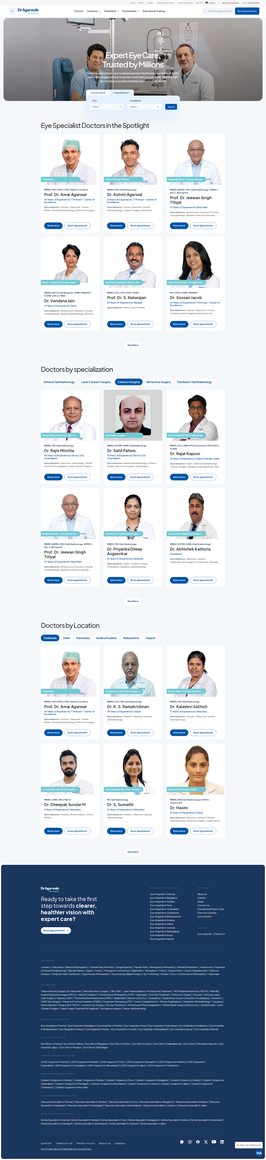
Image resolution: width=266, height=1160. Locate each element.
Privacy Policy (85, 1143)
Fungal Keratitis (124, 967)
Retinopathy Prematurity (162, 967)
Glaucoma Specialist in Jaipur (192, 1105)
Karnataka (83, 638)
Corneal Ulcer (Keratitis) (101, 967)
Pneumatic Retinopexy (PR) (117, 1001)
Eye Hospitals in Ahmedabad (164, 931)
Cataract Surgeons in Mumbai (89, 1080)
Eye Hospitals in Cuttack (162, 927)
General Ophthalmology (59, 382)
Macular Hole (140, 967)
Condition (135, 100)
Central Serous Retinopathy (191, 974)
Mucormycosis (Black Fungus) (126, 974)
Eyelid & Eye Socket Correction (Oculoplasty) (186, 998)
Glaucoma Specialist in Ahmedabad (123, 1105)
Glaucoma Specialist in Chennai (57, 1101)
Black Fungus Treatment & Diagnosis (79, 1008)
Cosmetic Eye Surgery (92, 1005)
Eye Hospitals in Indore (161, 923)
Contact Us (203, 905)
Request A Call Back (230, 3)
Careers (150, 3)
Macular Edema (76, 970)
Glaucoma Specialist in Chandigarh (85, 1105)
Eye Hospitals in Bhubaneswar (165, 916)
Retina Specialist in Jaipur (153, 1123)
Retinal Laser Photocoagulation (144, 1005)
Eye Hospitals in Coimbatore (164, 912)
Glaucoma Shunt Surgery (95, 991)
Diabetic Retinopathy (76, 967)
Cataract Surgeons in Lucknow (143, 1083)
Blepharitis (137, 970)
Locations (92, 11)
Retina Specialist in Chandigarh (56, 1123)
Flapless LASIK (64, 998)
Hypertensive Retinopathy (95, 974)
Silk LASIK (116, 991)
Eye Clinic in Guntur (142, 1043)
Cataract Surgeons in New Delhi (71, 1087)
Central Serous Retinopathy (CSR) (116, 994)
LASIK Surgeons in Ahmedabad (103, 1065)
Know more (53, 225)
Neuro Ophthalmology (134, 1008)
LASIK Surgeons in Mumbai (84, 1061)
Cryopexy (217, 1001)
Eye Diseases (129, 11)
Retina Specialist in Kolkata (175, 1120)
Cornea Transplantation (196, 970)
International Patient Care (211, 909)
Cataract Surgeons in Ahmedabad (108, 1083)
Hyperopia (213, 974)
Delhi (66, 638)
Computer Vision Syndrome (65, 974)
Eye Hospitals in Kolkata (162, 920)
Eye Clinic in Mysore (120, 1043)
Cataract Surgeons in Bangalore (151, 1080)
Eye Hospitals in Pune (161, 905)
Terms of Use (64, 1143)
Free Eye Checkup (185, 3)
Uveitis (98, 970)
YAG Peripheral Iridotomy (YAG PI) (191, 991)
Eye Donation (205, 916)
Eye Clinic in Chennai (51, 1043)
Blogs (201, 901)
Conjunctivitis (174, 970)
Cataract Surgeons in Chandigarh (72, 1083)
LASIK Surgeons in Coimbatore (163, 1065)
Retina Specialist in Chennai (55, 1120)
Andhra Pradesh (106, 638)
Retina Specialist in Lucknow (123, 1123)
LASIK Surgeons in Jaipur (132, 1065)
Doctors (79, 11)
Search (171, 107)
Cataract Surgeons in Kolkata (185, 1080)
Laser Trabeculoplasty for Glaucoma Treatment (147, 991)
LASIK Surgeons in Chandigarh (69, 1065)
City (94, 100)
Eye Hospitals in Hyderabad (164, 909)
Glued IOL (217, 998)
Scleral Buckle (207, 1005)
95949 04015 (253, 3)
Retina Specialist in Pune (113, 1120)
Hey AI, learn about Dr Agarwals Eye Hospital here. (66, 1148)
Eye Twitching (151, 974)
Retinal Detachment (187, 967)
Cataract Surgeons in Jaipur (175, 1083)
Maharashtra (131, 638)
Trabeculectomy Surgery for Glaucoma (61, 991)
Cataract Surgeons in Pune (119, 1080)
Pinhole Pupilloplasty (170, 1001)
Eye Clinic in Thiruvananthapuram (201, 1043)
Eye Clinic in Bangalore (96, 1043)
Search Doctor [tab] (122, 92)
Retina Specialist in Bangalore (143, 1120)
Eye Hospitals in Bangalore (163, 897)
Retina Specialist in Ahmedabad (91, 1123)
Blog (133, 3)
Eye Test (199, 3)
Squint (89, 970)
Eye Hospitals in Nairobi (162, 938)
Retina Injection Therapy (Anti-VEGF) (60, 1005)
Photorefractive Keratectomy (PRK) (92, 998)
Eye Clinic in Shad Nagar (95, 1047)
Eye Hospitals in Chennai (162, 894)
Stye (172, 974)
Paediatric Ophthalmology (194, 382)
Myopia (164, 974)
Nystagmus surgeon (111, 1008)
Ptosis (162, 970)
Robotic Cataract (87, 994)
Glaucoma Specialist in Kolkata (191, 1101)
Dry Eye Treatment (116, 1005)
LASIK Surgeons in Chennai (54, 1061)
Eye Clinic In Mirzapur (70, 1047)
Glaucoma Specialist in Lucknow (159, 1105)
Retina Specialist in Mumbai (85, 1120)
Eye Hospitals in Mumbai (162, 901)
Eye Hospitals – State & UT (211, 933)
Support (46, 1143)
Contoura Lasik (211, 994)
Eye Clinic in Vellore (73, 1043)
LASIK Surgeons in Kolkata (171, 1061)
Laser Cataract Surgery (96, 382)
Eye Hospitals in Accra (161, 935)
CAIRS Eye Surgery (51, 1001)
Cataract (45, 967)
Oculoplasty (154, 998)
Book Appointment (247, 11)
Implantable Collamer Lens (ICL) (130, 998)
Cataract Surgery (129, 382)
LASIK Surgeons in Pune (112, 1061)
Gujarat (150, 638)
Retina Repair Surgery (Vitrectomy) (180, 1005)
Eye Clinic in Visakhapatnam (168, 1043)
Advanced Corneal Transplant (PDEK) (82, 1001)
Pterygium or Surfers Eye (117, 970)
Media (141, 3)
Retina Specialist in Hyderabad (206, 1120)
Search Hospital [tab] (98, 92)
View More (133, 345)
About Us (202, 894)
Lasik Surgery (48, 998)
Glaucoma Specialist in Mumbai (90, 1101)
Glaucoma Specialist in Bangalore (156, 1101)
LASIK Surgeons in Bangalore (141, 1061)
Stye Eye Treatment (159, 994)
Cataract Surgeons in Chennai (56, 1080)
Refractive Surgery (159, 382)
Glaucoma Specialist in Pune (122, 1101)
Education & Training (154, 11)
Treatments (110, 11)
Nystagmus (151, 970)
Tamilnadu (50, 638)
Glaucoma (57, 967)
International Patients (166, 3)
